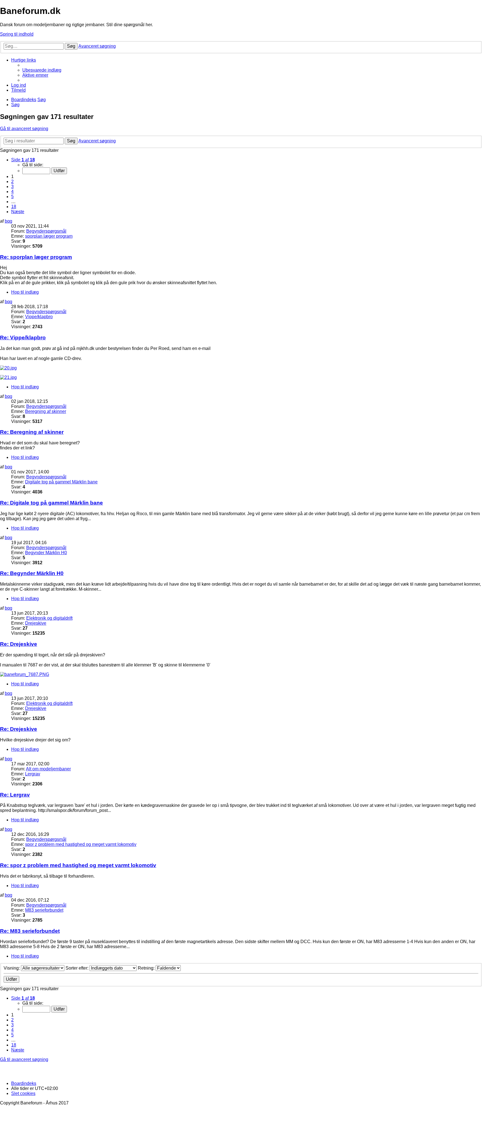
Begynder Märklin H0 (46, 552)
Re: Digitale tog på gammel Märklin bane (51, 503)
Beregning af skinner (45, 411)
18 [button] (13, 206)
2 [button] (12, 181)
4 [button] (12, 191)
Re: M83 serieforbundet (30, 931)
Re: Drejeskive (18, 644)
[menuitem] (41, 70)
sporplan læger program (49, 236)
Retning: (147, 968)
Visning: (12, 968)
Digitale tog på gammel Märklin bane (61, 481)
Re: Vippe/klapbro (23, 337)
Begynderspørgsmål (46, 231)
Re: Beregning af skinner (32, 432)
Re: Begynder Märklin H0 (32, 573)
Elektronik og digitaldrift (49, 618)
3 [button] (12, 186)
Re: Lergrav (15, 795)
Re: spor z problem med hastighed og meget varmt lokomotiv (78, 865)
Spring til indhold (16, 34)
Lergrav (32, 773)
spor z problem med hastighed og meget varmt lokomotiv (80, 844)
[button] (23, 159)
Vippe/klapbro (39, 316)
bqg (8, 221)
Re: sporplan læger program (36, 257)
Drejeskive (35, 623)
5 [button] (12, 196)
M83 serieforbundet (44, 910)
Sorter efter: (78, 968)
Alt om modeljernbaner (48, 768)
